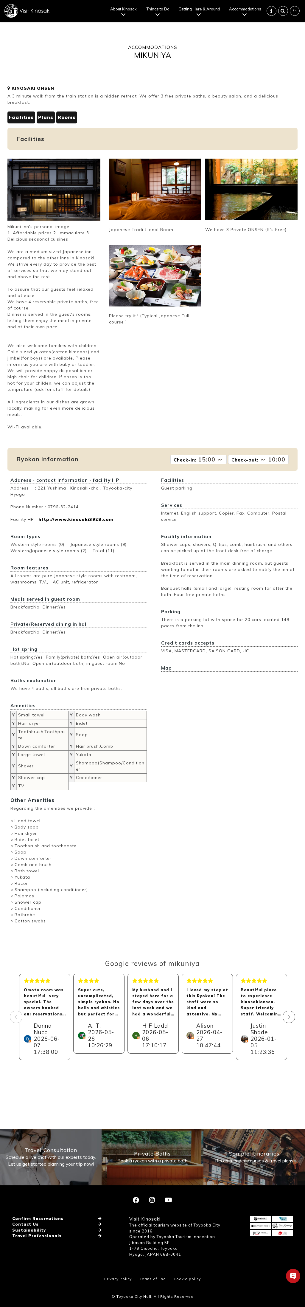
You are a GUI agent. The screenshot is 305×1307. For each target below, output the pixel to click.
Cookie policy (187, 1279)
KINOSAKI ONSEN (32, 88)
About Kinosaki (124, 9)
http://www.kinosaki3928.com (75, 519)
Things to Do (158, 9)
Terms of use (153, 1279)
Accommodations (245, 9)
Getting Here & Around (199, 9)
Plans (45, 117)
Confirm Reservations (38, 1218)
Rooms (67, 117)
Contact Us (25, 1224)
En (294, 11)
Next (289, 1017)
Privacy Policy (118, 1279)
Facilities (21, 117)
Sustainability (29, 1230)
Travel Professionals (37, 1235)
